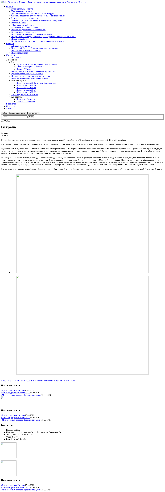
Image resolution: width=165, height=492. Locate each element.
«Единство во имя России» (13, 390)
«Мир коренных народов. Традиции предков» (21, 395)
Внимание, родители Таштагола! (15, 393)
